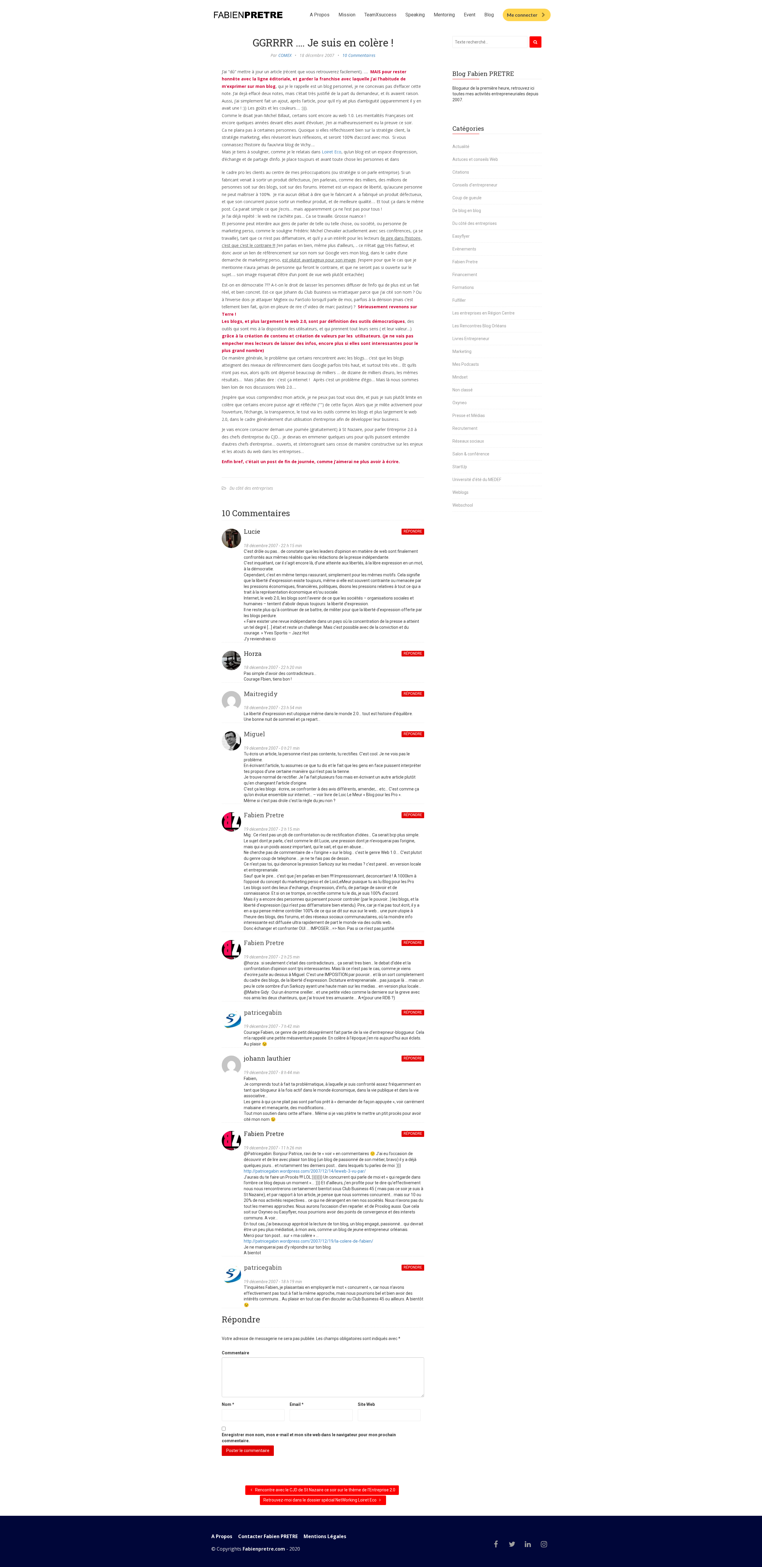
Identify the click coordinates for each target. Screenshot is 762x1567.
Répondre (413, 531)
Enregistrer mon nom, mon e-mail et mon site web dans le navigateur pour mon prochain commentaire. (309, 1437)
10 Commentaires (358, 55)
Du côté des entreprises (251, 488)
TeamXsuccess (380, 15)
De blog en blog (466, 210)
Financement (464, 274)
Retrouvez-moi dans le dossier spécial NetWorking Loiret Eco (320, 1500)
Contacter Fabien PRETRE (268, 1537)
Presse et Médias (468, 415)
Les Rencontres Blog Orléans (479, 325)
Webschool (462, 505)
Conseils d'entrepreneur (474, 185)
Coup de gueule (467, 197)
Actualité (460, 146)
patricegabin (263, 1012)
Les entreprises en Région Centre (483, 313)
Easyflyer (461, 236)
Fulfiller (459, 300)
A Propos (320, 15)
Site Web (366, 1404)
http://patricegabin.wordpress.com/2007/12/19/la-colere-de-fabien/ (308, 1241)
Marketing (461, 351)
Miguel (254, 734)
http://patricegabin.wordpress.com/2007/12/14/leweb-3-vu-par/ (305, 1171)
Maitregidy (261, 694)
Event (469, 15)
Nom (228, 1404)
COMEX (284, 55)
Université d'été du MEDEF (476, 479)
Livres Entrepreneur (470, 338)
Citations (460, 172)
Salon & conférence (470, 454)
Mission (346, 15)
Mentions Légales (325, 1537)
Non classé (462, 390)
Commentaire (235, 1352)
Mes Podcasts (465, 364)
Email (297, 1404)
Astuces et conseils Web (475, 159)
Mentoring (444, 15)
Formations (463, 287)
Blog (489, 15)
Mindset (460, 377)
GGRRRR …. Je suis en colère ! (323, 42)
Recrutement (464, 428)
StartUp (459, 466)
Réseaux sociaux (468, 441)
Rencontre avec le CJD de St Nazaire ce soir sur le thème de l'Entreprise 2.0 (324, 1489)
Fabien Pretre (264, 815)
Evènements (464, 249)
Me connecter (522, 15)
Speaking (415, 15)
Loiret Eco (331, 152)
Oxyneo (459, 402)
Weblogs (460, 492)
